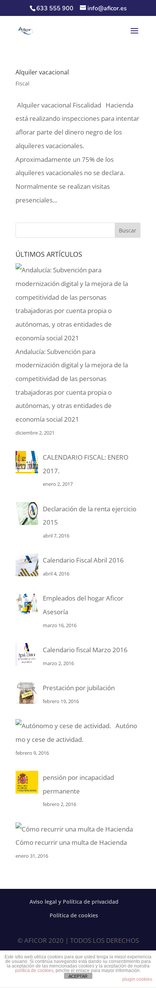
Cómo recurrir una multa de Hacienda (71, 842)
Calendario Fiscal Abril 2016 (83, 560)
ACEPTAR (78, 976)
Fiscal (23, 83)
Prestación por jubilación (79, 687)
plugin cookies (137, 979)
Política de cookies (74, 915)
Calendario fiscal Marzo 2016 (85, 649)
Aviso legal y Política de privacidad (74, 901)
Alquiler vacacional (42, 72)
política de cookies (34, 970)
